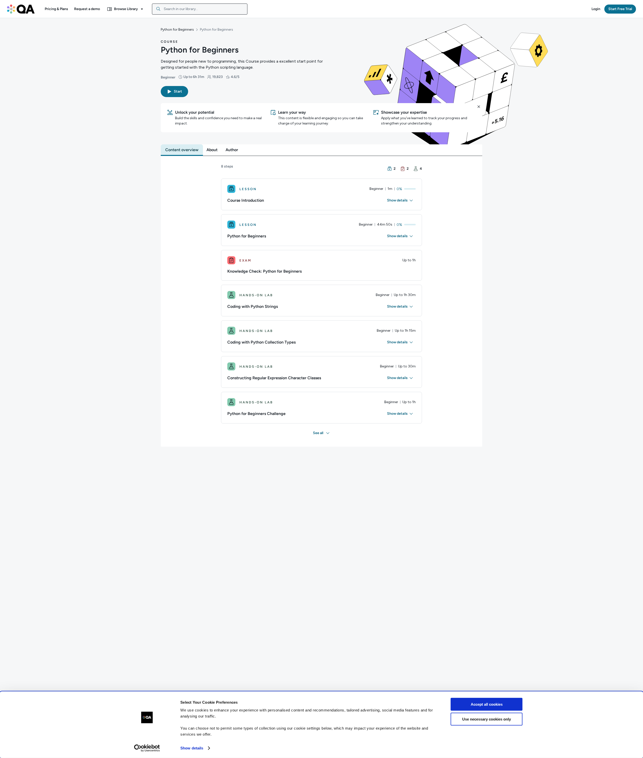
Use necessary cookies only (486, 719)
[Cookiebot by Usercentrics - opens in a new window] (147, 748)
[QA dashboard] (21, 9)
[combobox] (199, 9)
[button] (56, 9)
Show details (191, 748)
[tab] (181, 150)
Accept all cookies (487, 704)
